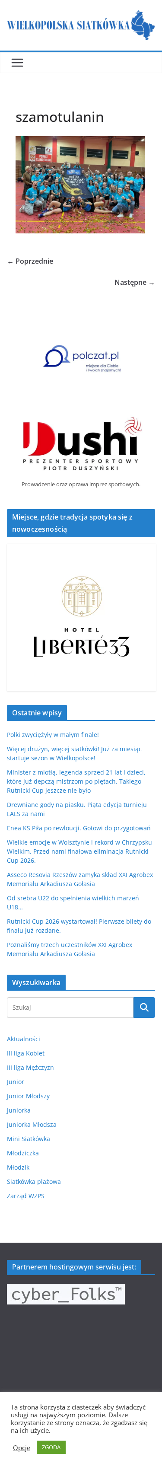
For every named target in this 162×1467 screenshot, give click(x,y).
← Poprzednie (30, 261)
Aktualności (23, 1039)
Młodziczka (23, 1153)
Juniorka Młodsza (32, 1124)
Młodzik (18, 1167)
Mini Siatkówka (28, 1139)
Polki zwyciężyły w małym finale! (53, 734)
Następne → (134, 282)
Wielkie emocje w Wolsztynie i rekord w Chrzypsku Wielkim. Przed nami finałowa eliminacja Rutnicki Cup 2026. (79, 851)
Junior (15, 1082)
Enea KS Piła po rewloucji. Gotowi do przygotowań (79, 828)
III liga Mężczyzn (30, 1067)
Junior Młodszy (28, 1096)
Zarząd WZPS (25, 1196)
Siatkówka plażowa (34, 1181)
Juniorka (19, 1110)
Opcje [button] (21, 1447)
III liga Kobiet (25, 1053)
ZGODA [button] (51, 1447)
